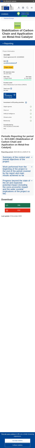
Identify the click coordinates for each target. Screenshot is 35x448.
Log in (19, 8)
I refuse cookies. (17, 445)
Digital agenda (8, 106)
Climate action (8, 117)
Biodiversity (7, 120)
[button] (23, 8)
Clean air (6, 110)
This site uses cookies (8, 434)
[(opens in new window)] (7, 7)
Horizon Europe (9, 18)
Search (27, 8)
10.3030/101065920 (9, 63)
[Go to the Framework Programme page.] (17, 25)
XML (19, 205)
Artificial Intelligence (9, 113)
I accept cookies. (17, 440)
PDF (19, 210)
